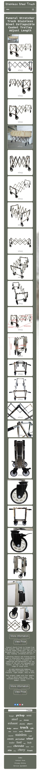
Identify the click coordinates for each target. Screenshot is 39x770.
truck (24, 727)
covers (10, 739)
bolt (29, 742)
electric (22, 724)
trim (10, 750)
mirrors (15, 728)
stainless (21, 735)
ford (19, 742)
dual (32, 746)
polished (20, 739)
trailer (11, 743)
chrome (26, 720)
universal (9, 746)
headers (28, 731)
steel (15, 719)
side (32, 728)
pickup (20, 715)
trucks (27, 746)
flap (15, 751)
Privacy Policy (20, 763)
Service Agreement (20, 766)
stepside (10, 736)
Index (20, 758)
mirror (21, 731)
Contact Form (20, 760)
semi (28, 715)
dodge (9, 728)
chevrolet (19, 745)
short (29, 724)
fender (15, 731)
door (9, 731)
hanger (11, 716)
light (30, 736)
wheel (29, 738)
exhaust (13, 723)
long (24, 743)
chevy (21, 750)
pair (21, 720)
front (30, 750)
